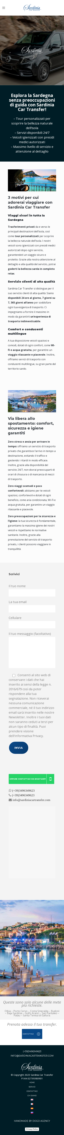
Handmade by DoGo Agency (32, 1121)
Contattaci (32, 1091)
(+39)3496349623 (23, 790)
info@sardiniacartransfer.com (31, 799)
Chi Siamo (32, 1095)
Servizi (32, 1087)
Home (32, 1082)
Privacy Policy (32, 1129)
